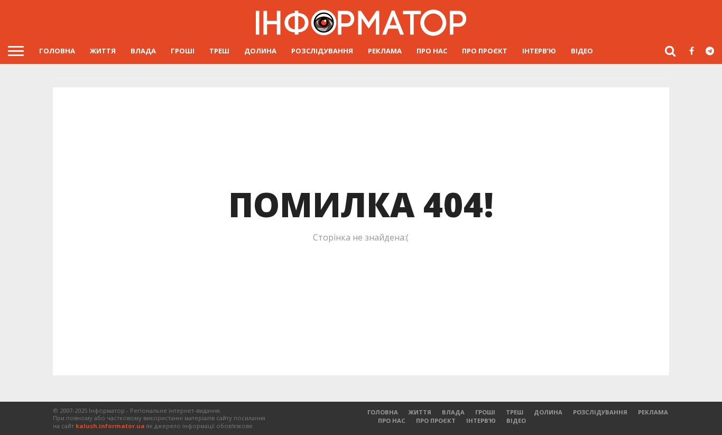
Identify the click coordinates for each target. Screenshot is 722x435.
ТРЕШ (219, 50)
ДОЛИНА (260, 50)
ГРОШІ (183, 50)
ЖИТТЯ (103, 50)
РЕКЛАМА (385, 50)
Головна (57, 50)
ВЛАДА (143, 50)
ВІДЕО (582, 50)
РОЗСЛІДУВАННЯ (322, 50)
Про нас (431, 50)
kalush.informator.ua (110, 426)
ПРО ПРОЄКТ (484, 50)
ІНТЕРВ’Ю (539, 50)
